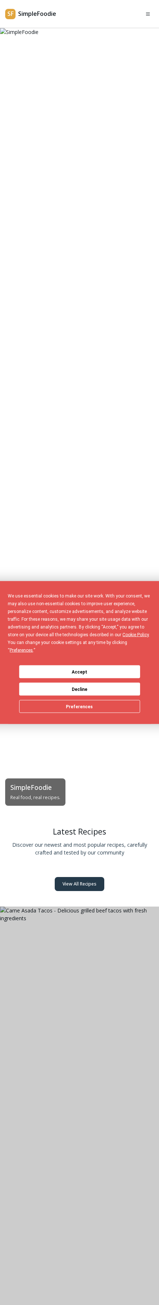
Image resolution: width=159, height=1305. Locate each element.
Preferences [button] (21, 650)
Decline (79, 689)
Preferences (79, 706)
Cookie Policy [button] (135, 634)
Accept (79, 671)
